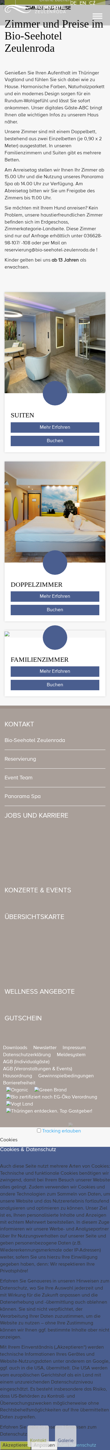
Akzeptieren (15, 1445)
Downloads (15, 1047)
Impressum (74, 1047)
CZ (92, 3)
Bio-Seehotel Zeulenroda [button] (35, 740)
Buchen (55, 441)
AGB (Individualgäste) (26, 1062)
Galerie (66, 1440)
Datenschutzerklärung (27, 1055)
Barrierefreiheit (19, 1083)
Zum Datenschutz (77, 1445)
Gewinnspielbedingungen (66, 1076)
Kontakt (38, 1440)
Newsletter (45, 1047)
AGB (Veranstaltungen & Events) (37, 1069)
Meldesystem (71, 1055)
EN (83, 3)
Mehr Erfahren (55, 427)
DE (73, 3)
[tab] (55, 740)
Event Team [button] (19, 778)
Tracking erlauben (61, 1131)
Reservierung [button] (20, 759)
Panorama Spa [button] (23, 796)
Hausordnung (17, 1076)
